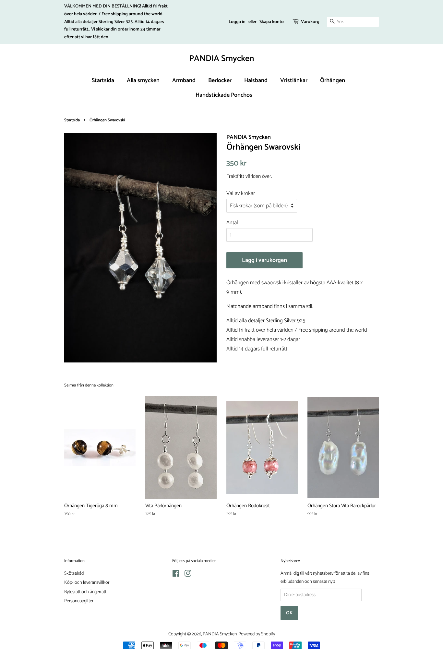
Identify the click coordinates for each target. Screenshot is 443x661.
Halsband (256, 80)
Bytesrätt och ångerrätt (85, 592)
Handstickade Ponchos (224, 95)
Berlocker (220, 80)
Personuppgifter (78, 601)
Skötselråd (74, 573)
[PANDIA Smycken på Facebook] (176, 575)
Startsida (103, 80)
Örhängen (332, 80)
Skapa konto (271, 22)
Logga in (237, 22)
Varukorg (310, 22)
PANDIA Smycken (221, 59)
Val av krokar (240, 193)
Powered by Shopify (256, 634)
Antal (232, 222)
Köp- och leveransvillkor (86, 582)
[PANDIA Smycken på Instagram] (187, 575)
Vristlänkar (293, 80)
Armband (184, 80)
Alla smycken (143, 80)
